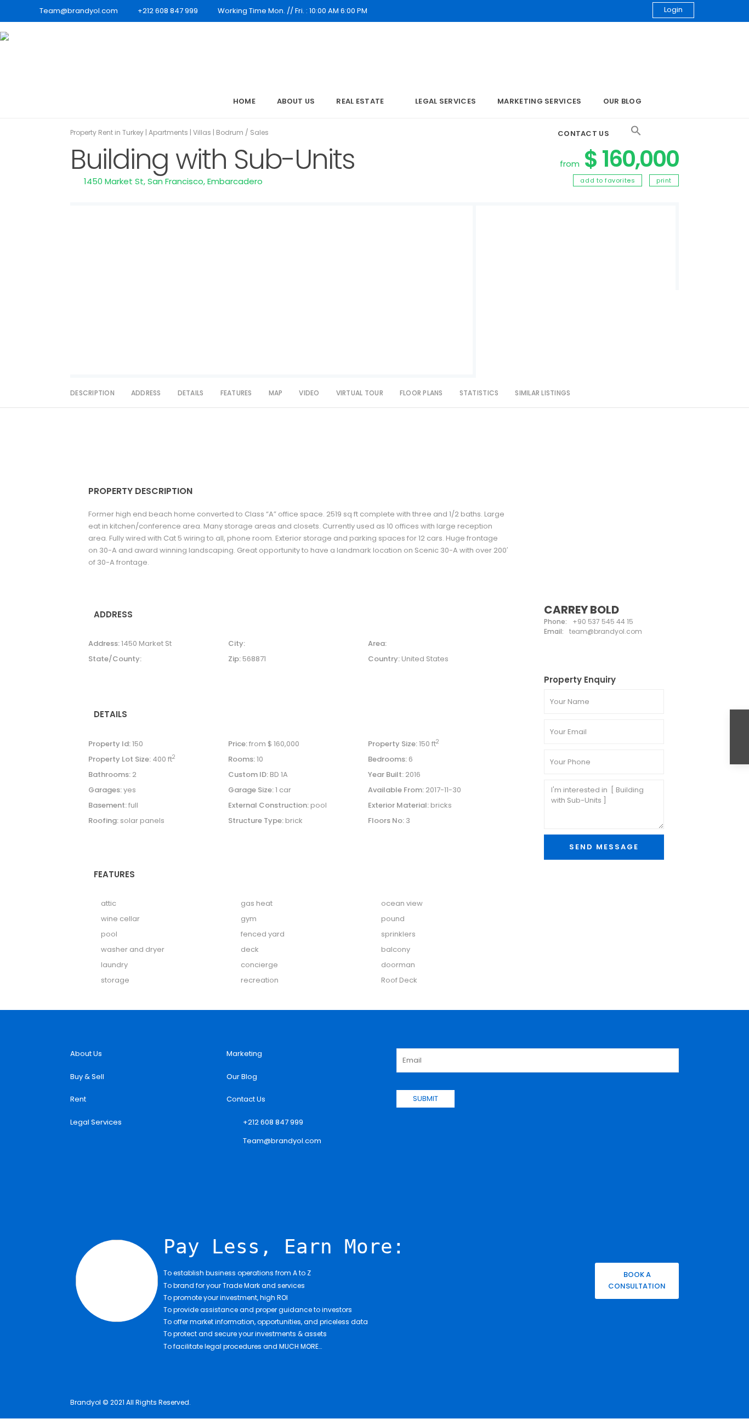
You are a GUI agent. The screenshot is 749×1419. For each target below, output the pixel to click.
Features (236, 393)
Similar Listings (542, 393)
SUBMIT (425, 1098)
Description (92, 393)
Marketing (244, 1053)
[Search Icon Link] (636, 131)
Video (309, 393)
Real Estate (360, 101)
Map (276, 393)
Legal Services (445, 101)
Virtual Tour (359, 393)
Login (673, 9)
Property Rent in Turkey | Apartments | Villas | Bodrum (156, 132)
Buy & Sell (87, 1076)
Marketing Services (539, 101)
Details (191, 393)
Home (244, 101)
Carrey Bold (581, 609)
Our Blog (622, 101)
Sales (259, 132)
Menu (208, 102)
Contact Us (583, 133)
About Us (296, 101)
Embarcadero (235, 181)
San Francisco (175, 181)
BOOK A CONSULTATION (637, 1280)
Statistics (479, 393)
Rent (78, 1099)
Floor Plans (421, 393)
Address (146, 393)
